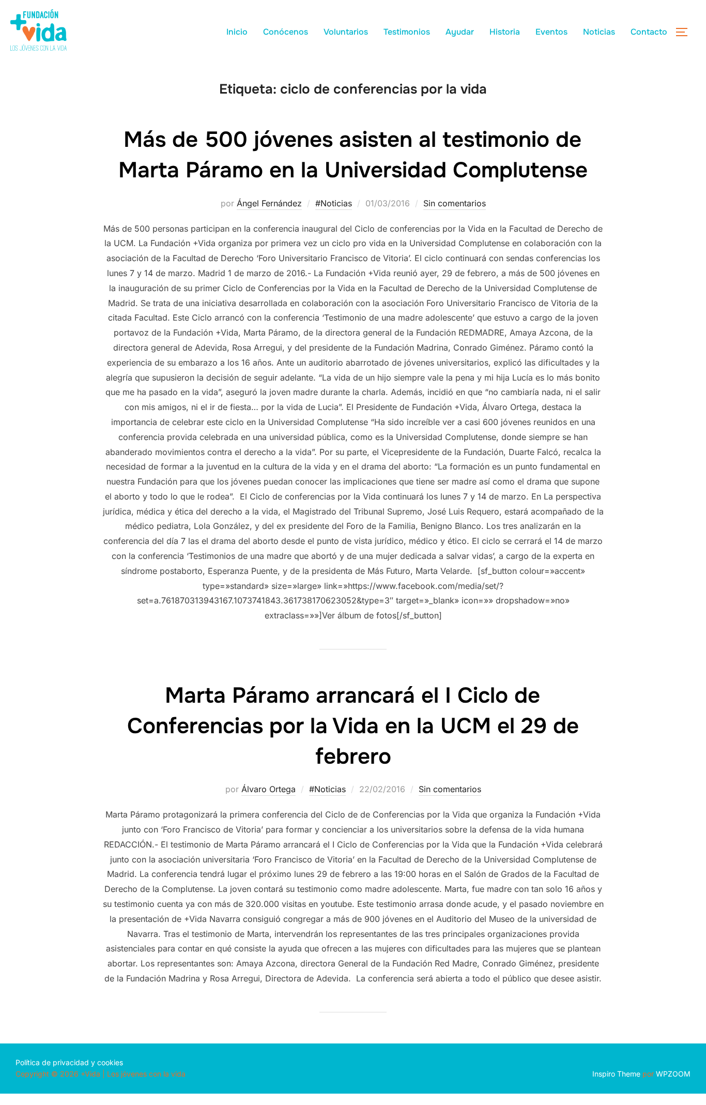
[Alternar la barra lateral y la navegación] (685, 32)
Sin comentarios (454, 203)
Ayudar (460, 31)
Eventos (551, 31)
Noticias (599, 31)
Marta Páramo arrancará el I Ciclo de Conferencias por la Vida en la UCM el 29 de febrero (353, 726)
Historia (504, 31)
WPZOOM (673, 1073)
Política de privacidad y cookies (69, 1062)
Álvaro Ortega (268, 789)
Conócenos (285, 31)
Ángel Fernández (269, 203)
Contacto (649, 31)
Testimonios (406, 31)
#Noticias (333, 203)
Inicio (237, 31)
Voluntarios (346, 31)
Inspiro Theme (616, 1073)
